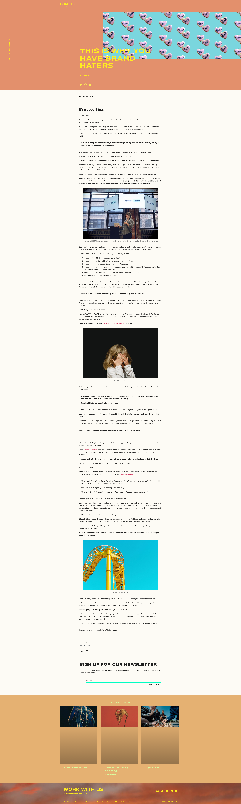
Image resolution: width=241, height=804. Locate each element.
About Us (122, 5)
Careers (114, 801)
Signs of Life (152, 767)
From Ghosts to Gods (75, 767)
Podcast (96, 801)
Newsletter (175, 5)
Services (108, 5)
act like (94, 264)
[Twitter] (81, 651)
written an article (90, 449)
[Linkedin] (87, 651)
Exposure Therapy (157, 5)
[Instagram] (157, 791)
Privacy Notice (125, 801)
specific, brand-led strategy (114, 323)
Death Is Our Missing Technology (116, 769)
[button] (81, 84)
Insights (75, 801)
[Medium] (171, 791)
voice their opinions (128, 474)
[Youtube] (167, 791)
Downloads (138, 5)
